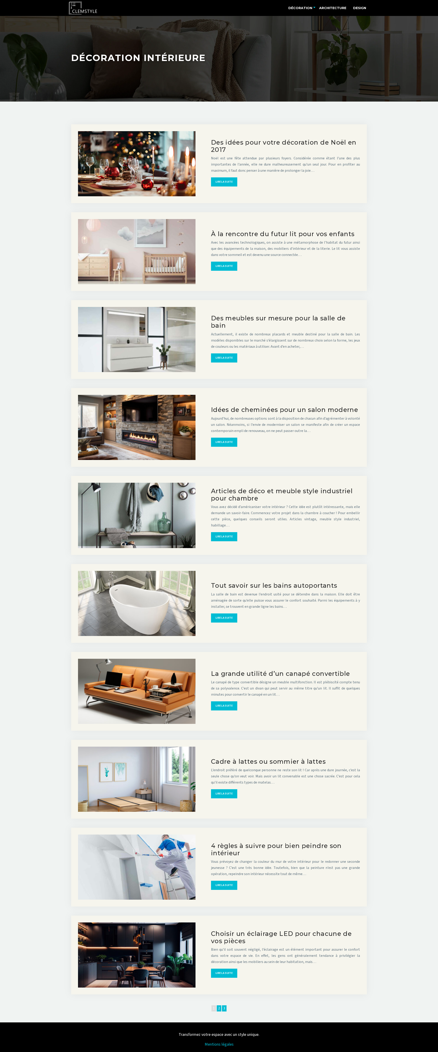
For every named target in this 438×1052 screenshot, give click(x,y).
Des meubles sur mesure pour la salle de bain (278, 321)
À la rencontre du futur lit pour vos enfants (283, 234)
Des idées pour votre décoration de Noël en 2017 (284, 146)
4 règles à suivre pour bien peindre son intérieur (276, 849)
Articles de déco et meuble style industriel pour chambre (282, 494)
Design (359, 8)
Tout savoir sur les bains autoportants (274, 585)
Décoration (300, 8)
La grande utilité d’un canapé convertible (280, 673)
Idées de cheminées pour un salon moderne (284, 410)
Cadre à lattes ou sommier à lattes (268, 761)
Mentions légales (219, 1044)
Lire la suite (224, 182)
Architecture (332, 8)
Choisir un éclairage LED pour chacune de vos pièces (281, 937)
